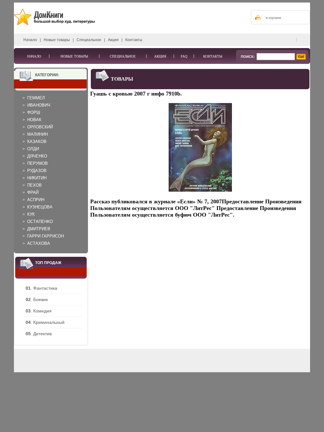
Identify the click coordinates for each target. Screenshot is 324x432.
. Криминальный (45, 322)
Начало (30, 40)
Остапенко (40, 221)
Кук (31, 214)
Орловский (40, 127)
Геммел (36, 98)
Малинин (37, 134)
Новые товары (57, 40)
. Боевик (37, 299)
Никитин (37, 178)
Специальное (89, 40)
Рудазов (37, 170)
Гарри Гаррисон (45, 236)
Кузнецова (40, 207)
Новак (34, 119)
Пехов (34, 185)
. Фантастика (41, 288)
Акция (113, 40)
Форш (33, 112)
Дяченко (37, 156)
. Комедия (39, 310)
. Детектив (39, 333)
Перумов (37, 163)
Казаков (37, 141)
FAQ (184, 56)
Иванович (38, 105)
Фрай (33, 192)
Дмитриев (38, 228)
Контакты (133, 40)
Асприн (35, 199)
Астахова (38, 243)
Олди (33, 148)
